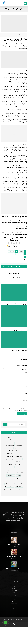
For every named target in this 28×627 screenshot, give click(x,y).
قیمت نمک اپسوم (19, 467)
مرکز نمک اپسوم (9, 470)
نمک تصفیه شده (20, 481)
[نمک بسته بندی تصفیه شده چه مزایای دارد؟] (14, 564)
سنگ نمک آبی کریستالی (18, 453)
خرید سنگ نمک (18, 439)
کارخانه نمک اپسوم (9, 491)
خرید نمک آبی (17, 442)
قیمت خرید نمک (9, 464)
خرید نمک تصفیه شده (10, 445)
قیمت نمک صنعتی (18, 470)
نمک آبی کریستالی (7, 472)
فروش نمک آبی (18, 461)
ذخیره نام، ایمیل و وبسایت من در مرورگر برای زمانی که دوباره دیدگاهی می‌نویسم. (15, 409)
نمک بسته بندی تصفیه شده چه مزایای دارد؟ (14, 568)
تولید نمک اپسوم (18, 437)
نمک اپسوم (12, 45)
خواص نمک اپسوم (19, 254)
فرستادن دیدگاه (22, 414)
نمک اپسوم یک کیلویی (10, 478)
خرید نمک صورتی (10, 448)
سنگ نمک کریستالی (9, 456)
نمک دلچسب (13, 481)
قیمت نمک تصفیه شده (10, 467)
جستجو (5, 424)
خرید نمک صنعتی (18, 448)
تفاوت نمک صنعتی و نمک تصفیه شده (14, 544)
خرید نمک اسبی (10, 442)
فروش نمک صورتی (18, 464)
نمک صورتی (21, 489)
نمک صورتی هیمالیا (13, 489)
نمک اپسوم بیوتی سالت (21, 259)
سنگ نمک (17, 450)
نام (26, 386)
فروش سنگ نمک (19, 459)
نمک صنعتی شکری (8, 483)
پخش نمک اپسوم (18, 491)
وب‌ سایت (24, 400)
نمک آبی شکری (15, 472)
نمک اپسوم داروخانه (10, 475)
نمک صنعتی (6, 481)
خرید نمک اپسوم (19, 445)
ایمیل (25, 393)
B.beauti (21, 251)
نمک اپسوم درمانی (19, 478)
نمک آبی (22, 472)
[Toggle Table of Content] (23, 35)
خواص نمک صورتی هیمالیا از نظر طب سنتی (14, 556)
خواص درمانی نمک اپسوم (18, 256)
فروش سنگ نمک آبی (9, 459)
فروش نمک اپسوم (10, 461)
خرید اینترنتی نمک (10, 437)
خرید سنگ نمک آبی (10, 439)
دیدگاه (25, 372)
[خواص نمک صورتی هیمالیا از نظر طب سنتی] (14, 552)
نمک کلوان (6, 489)
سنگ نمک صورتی (8, 453)
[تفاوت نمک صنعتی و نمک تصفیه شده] (14, 540)
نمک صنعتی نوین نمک (9, 486)
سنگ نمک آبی (10, 450)
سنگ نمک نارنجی (19, 456)
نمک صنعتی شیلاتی (18, 486)
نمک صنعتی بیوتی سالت (18, 483)
